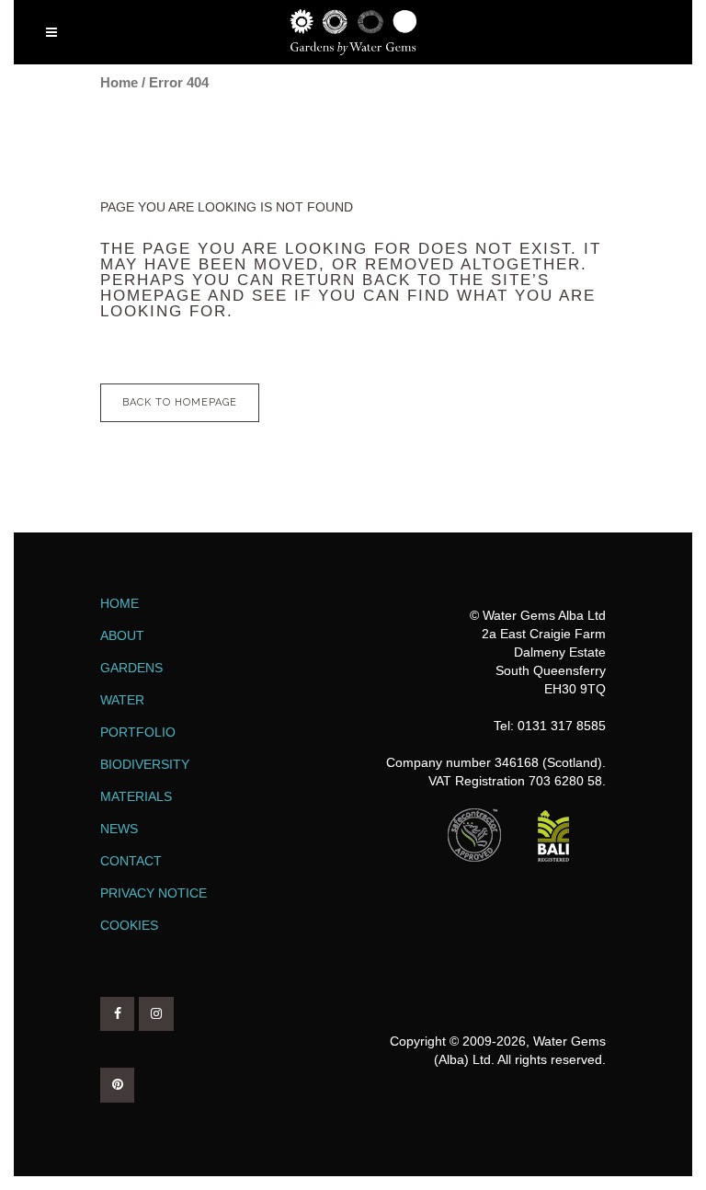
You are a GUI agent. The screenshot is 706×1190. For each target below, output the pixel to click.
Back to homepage (179, 402)
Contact (131, 860)
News (119, 828)
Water (122, 699)
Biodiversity (144, 764)
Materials (136, 796)
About (122, 635)
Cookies (129, 925)
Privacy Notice (153, 893)
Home (119, 82)
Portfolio (138, 732)
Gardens (131, 667)
